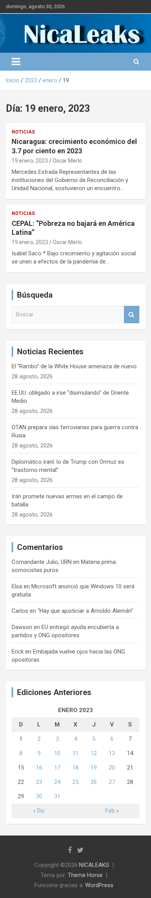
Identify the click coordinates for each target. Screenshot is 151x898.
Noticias (23, 132)
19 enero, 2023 (30, 161)
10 (57, 753)
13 (112, 753)
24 (57, 781)
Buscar (131, 314)
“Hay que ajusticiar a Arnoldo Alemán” (85, 610)
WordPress (99, 885)
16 (39, 767)
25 (75, 781)
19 (94, 767)
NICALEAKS (94, 865)
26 (94, 781)
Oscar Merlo (67, 161)
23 (39, 781)
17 (57, 767)
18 (75, 767)
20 (112, 767)
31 (57, 796)
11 (75, 753)
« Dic (39, 810)
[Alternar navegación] (16, 62)
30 (39, 796)
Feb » (112, 810)
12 (94, 753)
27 (112, 781)
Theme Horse (85, 875)
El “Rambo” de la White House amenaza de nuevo (74, 366)
